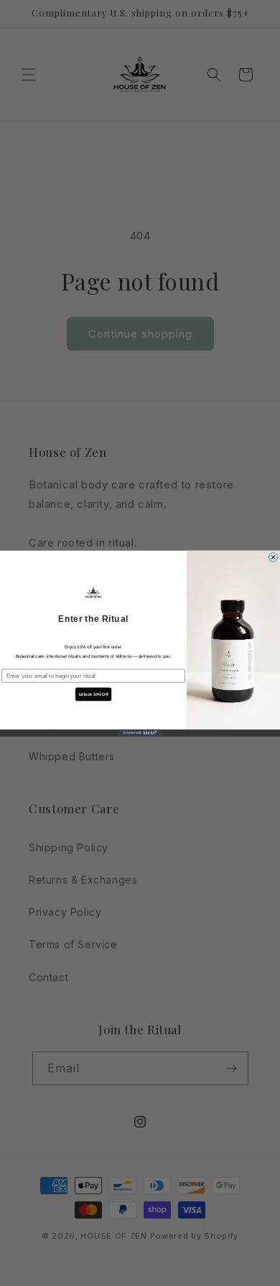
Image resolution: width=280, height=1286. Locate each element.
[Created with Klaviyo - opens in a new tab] (140, 732)
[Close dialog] (273, 556)
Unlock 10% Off (93, 694)
